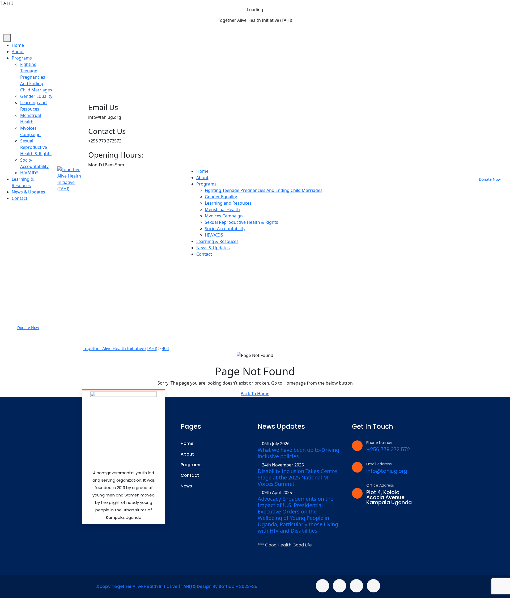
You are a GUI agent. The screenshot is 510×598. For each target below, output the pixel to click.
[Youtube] (373, 585)
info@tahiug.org (386, 471)
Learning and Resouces (228, 203)
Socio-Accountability (225, 228)
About (18, 51)
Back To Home (255, 394)
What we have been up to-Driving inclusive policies (298, 453)
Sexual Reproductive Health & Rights (36, 147)
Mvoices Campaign (224, 216)
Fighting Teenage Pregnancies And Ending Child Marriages (36, 77)
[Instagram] (356, 585)
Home (18, 45)
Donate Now (28, 327)
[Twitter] (339, 585)
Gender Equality (36, 96)
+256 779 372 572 (388, 449)
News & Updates (28, 192)
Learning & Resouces (217, 241)
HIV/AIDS (29, 173)
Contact (19, 198)
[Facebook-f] (322, 585)
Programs (22, 58)
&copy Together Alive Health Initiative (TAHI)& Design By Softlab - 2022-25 (176, 586)
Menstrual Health (222, 209)
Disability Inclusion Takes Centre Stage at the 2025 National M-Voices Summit (297, 477)
